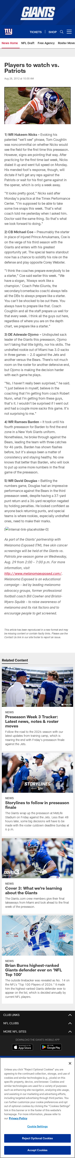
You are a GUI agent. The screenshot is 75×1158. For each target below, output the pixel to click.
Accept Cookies (38, 1150)
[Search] (61, 32)
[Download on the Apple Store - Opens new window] (22, 1047)
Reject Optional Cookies (37, 1138)
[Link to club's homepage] (8, 30)
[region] (37, 1108)
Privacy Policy (18, 1118)
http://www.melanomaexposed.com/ (33, 574)
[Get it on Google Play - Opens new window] (51, 1049)
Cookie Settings (37, 1126)
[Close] (70, 1063)
